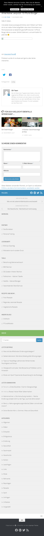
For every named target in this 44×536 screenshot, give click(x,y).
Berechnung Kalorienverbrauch (13, 262)
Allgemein (6, 422)
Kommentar (8, 149)
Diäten (5, 427)
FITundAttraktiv (8, 323)
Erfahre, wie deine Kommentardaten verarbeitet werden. (21, 188)
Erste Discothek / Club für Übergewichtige (23, 387)
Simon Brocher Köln (9, 411)
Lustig (13, 82)
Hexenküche (7, 455)
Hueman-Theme (33, 525)
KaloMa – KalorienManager (12, 281)
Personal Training (8, 234)
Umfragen (6, 497)
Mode (5, 474)
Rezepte (6, 488)
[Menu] (41, 516)
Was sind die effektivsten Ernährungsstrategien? (18, 351)
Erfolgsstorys (7, 436)
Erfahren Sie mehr (27, 9)
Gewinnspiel (7, 450)
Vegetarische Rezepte (10, 307)
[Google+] (34, 193)
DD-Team (7, 17)
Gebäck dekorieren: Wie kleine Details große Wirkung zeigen (22, 356)
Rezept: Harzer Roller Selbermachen (20, 392)
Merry (5, 403)
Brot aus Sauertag (9, 246)
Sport (5, 493)
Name (6, 163)
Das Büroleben (8, 229)
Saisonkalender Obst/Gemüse (13, 286)
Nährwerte (6, 479)
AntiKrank (6, 319)
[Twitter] (38, 193)
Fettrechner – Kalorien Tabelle (13, 276)
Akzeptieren (15, 9)
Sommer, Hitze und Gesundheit (28, 411)
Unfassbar (6, 502)
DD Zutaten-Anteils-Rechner (12, 272)
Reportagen (7, 483)
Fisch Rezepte (7, 298)
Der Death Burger (7, 130)
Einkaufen (6, 432)
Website (6, 170)
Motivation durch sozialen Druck (13, 250)
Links (5, 469)
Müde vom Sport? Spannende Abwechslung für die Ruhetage (22, 375)
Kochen (5, 460)
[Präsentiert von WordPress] (15, 525)
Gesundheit (7, 446)
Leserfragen (7, 465)
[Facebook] (31, 193)
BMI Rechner (7, 267)
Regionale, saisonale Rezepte (12, 302)
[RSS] (41, 193)
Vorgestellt (6, 507)
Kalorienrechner (8, 396)
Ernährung (6, 441)
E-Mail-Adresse (28, 163)
